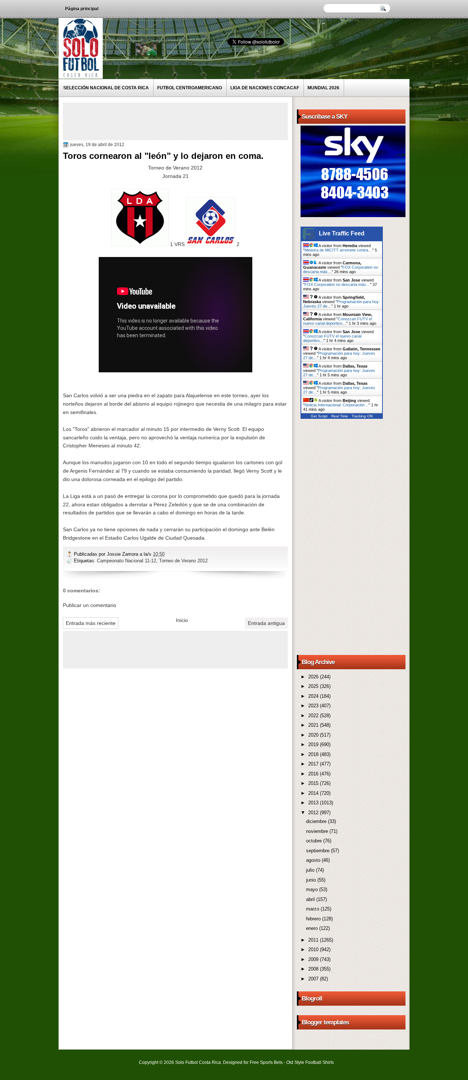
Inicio (182, 620)
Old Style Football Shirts (310, 1062)
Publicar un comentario (89, 605)
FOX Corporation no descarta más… (337, 284)
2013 (314, 802)
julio (311, 870)
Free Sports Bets (266, 1062)
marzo (313, 909)
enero (312, 928)
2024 (314, 696)
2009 (314, 959)
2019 (314, 744)
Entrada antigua (266, 623)
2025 (314, 686)
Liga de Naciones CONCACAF (264, 87)
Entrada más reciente (91, 623)
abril (311, 899)
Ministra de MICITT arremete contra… (338, 250)
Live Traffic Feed (342, 233)
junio (311, 880)
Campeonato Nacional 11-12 (126, 560)
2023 (314, 705)
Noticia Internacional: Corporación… (337, 405)
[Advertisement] (198, 120)
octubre (314, 840)
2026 (314, 676)
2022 (314, 715)
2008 (314, 969)
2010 (314, 949)
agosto (314, 860)
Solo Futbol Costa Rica (198, 1062)
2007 (314, 979)
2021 (314, 725)
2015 (314, 783)
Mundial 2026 (323, 87)
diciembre (317, 821)
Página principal (81, 8)
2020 (314, 735)
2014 (314, 793)
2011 (314, 940)
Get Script (319, 416)
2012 (314, 812)
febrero (314, 918)
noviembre (317, 831)
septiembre (318, 850)
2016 (314, 774)
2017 (314, 764)
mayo (312, 889)
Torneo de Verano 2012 (183, 560)
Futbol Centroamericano (189, 87)
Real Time (339, 416)
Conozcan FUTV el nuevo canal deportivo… (337, 321)
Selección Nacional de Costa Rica (106, 87)
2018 (314, 754)
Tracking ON (362, 416)
